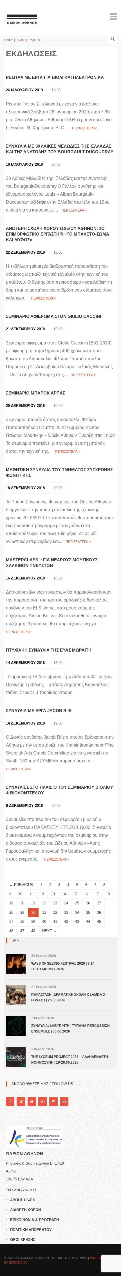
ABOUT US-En (22, 1200)
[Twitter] (53, 1101)
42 (66, 921)
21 (33, 903)
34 (77, 912)
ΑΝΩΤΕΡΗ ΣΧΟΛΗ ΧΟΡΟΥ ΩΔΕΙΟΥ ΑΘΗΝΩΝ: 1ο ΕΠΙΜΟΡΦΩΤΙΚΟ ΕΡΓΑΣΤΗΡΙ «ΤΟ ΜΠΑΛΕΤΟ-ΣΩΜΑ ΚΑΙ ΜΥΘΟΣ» (57, 234)
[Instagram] (21, 1101)
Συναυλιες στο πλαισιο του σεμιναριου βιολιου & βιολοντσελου (59, 790)
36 (99, 912)
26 (88, 903)
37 (11, 921)
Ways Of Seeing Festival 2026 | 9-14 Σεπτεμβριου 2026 (63, 966)
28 (11, 912)
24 (66, 903)
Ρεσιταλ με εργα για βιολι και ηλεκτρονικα (55, 77)
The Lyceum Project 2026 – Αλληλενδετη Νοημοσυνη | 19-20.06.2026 (69, 1059)
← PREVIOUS (21, 885)
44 (88, 921)
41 (55, 921)
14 (64, 894)
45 (99, 921)
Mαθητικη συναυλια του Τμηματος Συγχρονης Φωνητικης (59, 472)
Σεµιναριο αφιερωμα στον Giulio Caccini (53, 316)
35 (88, 912)
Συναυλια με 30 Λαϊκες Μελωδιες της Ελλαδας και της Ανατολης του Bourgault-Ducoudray (59, 149)
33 (66, 912)
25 (77, 903)
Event (20, 40)
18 (108, 894)
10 (20, 894)
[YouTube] (32, 1101)
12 (42, 894)
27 (99, 903)
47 (22, 931)
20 (22, 903)
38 (22, 921)
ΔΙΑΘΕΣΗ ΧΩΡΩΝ (25, 1210)
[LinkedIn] (64, 1101)
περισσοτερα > (84, 128)
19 (11, 903)
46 (11, 931)
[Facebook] (10, 1101)
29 (22, 912)
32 (55, 912)
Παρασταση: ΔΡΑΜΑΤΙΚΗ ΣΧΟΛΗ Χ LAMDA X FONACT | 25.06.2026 (68, 997)
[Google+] (42, 1101)
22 (44, 903)
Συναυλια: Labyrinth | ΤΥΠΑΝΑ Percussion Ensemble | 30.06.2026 (70, 1028)
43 (77, 921)
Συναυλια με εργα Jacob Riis (39, 710)
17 (97, 894)
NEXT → (49, 931)
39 (33, 921)
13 (53, 894)
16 (86, 894)
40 (44, 921)
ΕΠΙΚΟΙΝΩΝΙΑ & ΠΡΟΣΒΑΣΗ (34, 1220)
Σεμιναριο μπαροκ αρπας (35, 393)
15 (75, 894)
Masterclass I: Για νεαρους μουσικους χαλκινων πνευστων (52, 562)
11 (31, 894)
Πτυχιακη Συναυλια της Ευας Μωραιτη (48, 650)
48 (33, 931)
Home (8, 40)
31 (44, 912)
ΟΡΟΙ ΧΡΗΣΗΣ (22, 1240)
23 (55, 903)
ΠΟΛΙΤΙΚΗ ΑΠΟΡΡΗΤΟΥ (31, 1230)
